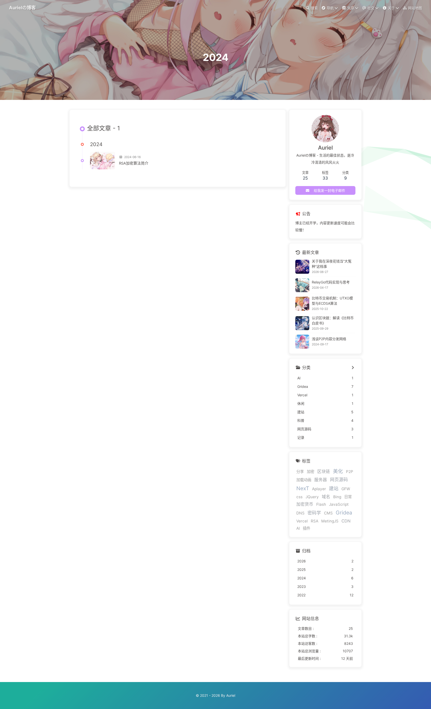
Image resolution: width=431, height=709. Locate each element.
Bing (337, 496)
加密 (310, 471)
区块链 (323, 471)
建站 (333, 488)
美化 (338, 471)
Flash (321, 504)
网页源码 (339, 479)
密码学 (314, 512)
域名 (326, 496)
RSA (314, 521)
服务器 (320, 479)
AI (298, 528)
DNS (300, 513)
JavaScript (339, 504)
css (299, 496)
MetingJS (329, 521)
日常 (348, 496)
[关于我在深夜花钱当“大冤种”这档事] (302, 267)
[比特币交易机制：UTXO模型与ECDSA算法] (302, 304)
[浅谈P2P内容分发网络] (302, 342)
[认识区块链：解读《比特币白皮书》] (302, 323)
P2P (349, 471)
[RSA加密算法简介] (102, 160)
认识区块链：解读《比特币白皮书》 (333, 320)
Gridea (344, 512)
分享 (300, 471)
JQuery (312, 496)
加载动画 (303, 479)
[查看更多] (352, 368)
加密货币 (304, 504)
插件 (306, 528)
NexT (302, 488)
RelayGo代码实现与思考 (331, 282)
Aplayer (319, 488)
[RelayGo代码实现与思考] (302, 285)
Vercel (302, 521)
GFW (345, 488)
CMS (328, 513)
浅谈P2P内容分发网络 (329, 339)
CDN (345, 520)
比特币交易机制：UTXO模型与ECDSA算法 (332, 300)
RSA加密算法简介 (133, 163)
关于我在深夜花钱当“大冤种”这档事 (331, 263)
